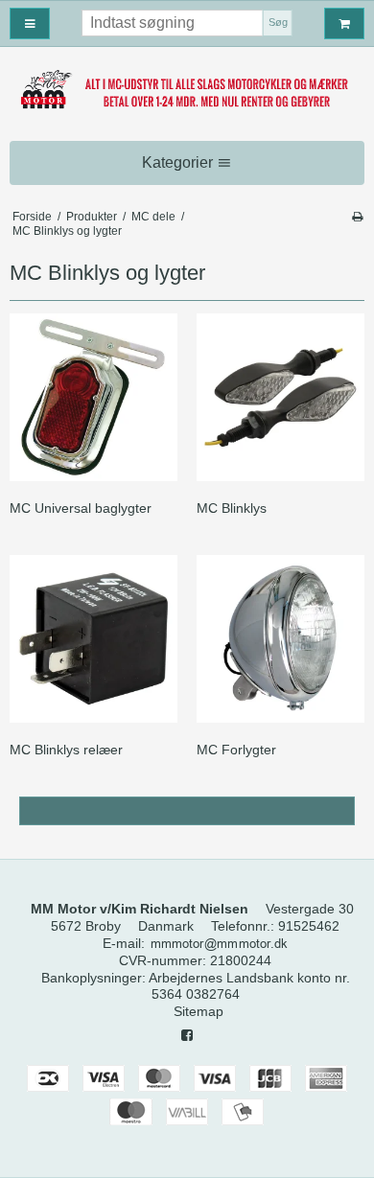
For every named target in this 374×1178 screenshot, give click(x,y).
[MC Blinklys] (280, 397)
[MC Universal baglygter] (93, 397)
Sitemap (198, 1011)
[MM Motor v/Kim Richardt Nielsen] (187, 90)
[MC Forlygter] (280, 639)
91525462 (308, 926)
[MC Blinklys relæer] (93, 639)
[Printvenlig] (357, 216)
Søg (278, 22)
